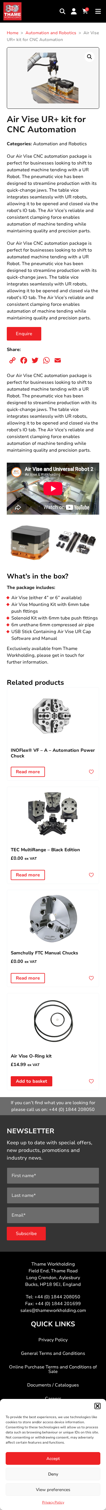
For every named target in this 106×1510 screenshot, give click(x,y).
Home (12, 33)
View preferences (53, 1489)
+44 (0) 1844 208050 (72, 1109)
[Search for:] (62, 11)
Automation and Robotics (50, 33)
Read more (28, 772)
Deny (53, 1474)
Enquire (24, 334)
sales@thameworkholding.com (53, 1310)
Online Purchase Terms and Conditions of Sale (53, 1369)
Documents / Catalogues (53, 1385)
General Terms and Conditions (53, 1353)
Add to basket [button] (31, 1081)
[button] (97, 1406)
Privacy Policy (53, 1502)
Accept (53, 1458)
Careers (53, 1399)
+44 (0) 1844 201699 (58, 1304)
